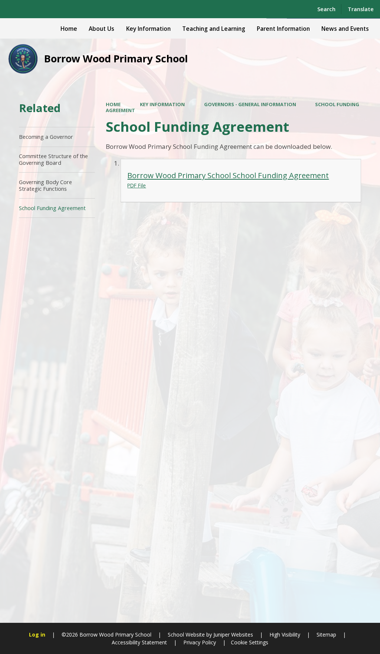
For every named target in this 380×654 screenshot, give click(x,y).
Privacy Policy (199, 642)
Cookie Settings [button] (249, 642)
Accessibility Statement (139, 642)
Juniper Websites (232, 634)
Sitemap (326, 634)
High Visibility (284, 634)
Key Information (162, 104)
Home (113, 104)
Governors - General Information (250, 104)
